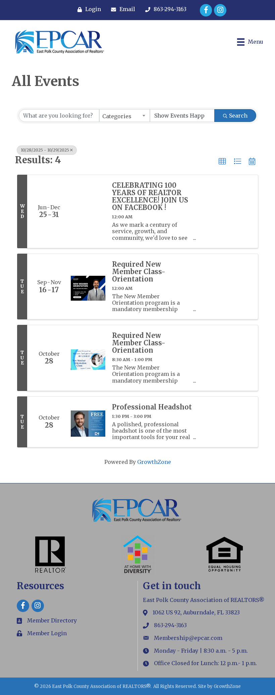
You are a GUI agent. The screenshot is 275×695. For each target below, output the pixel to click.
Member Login (47, 633)
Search (238, 115)
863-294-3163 (170, 625)
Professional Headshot (152, 407)
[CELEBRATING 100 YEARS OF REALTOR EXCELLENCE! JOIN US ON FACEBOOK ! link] (88, 211)
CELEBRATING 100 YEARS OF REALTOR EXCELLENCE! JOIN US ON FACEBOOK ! (150, 196)
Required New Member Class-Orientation (138, 272)
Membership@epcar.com (188, 638)
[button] (222, 161)
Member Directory (52, 620)
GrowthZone (154, 462)
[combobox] (124, 115)
